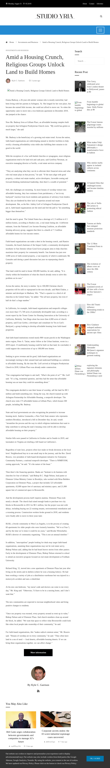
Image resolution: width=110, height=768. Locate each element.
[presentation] (8, 729)
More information (38, 652)
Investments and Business (17, 50)
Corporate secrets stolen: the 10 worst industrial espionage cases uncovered (21, 734)
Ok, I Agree (95, 759)
